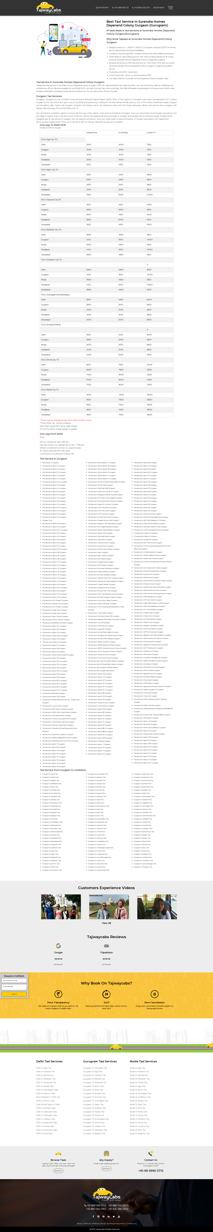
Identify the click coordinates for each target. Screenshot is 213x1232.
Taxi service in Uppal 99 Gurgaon (99, 629)
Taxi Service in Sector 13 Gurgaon (54, 485)
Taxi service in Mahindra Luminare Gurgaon (149, 667)
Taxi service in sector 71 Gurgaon (99, 751)
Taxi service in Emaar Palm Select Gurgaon (103, 632)
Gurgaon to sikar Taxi (141, 848)
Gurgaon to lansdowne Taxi (98, 822)
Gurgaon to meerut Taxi (96, 844)
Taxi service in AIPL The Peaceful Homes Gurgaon (105, 594)
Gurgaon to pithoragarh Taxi (144, 796)
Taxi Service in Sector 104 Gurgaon (54, 594)
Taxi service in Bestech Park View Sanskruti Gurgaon (152, 635)
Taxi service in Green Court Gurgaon (147, 622)
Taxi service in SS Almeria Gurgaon (146, 654)
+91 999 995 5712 (96, 1205)
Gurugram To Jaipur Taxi (93, 1104)
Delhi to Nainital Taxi (45, 1075)
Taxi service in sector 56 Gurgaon (145, 485)
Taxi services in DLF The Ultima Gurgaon (102, 507)
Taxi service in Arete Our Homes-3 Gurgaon (103, 491)
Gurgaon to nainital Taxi (96, 867)
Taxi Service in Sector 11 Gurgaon (53, 475)
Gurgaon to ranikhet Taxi (143, 812)
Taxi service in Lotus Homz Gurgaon (146, 574)
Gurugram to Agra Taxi (92, 1071)
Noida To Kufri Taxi (137, 1108)
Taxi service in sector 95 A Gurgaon (100, 735)
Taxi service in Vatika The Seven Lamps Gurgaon (151, 661)
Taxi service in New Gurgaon (98, 552)
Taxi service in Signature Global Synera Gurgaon (151, 645)
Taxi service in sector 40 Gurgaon (145, 721)
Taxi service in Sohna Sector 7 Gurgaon (101, 475)
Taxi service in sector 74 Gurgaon (99, 722)
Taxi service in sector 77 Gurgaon (53, 757)
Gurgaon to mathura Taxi (97, 838)
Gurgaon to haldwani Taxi (51, 844)
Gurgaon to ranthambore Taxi (144, 816)
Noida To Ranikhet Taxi (139, 1119)
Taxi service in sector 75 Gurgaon (53, 760)
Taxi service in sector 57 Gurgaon (145, 488)
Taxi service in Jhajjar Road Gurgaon (101, 562)
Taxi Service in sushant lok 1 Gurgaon (55, 603)
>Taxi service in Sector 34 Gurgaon (54, 642)
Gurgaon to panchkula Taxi (143, 780)
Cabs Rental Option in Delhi (48, 1104)
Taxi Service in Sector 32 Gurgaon (54, 536)
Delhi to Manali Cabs (45, 1086)
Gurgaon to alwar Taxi (50, 787)
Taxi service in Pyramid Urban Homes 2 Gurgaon (105, 501)
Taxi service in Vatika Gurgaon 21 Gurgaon (149, 689)
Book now (58, 1171)
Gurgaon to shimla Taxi (142, 844)
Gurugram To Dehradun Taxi (95, 1068)
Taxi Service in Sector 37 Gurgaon (54, 546)
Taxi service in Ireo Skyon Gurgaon (146, 664)
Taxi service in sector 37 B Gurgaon (146, 737)
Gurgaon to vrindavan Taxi (143, 860)
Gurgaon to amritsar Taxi (51, 793)
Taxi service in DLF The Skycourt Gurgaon (148, 648)
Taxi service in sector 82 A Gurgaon (54, 687)
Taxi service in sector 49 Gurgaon (145, 466)
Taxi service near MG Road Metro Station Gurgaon (106, 664)
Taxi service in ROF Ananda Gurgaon (147, 670)
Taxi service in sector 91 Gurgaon (145, 479)
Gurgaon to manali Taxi (96, 832)
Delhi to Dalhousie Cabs (46, 1112)
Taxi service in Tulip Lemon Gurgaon (147, 616)
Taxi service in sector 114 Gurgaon (99, 719)
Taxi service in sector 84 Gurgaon (54, 754)
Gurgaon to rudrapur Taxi (143, 828)
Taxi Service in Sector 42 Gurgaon (54, 568)
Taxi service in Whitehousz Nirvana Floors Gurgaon (60, 741)
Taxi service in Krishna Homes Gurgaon (147, 514)
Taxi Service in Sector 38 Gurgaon (54, 552)
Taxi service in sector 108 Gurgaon (146, 743)
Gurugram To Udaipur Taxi (94, 1126)
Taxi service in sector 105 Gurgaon (100, 709)
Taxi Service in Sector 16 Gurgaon (54, 495)
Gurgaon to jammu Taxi (51, 864)
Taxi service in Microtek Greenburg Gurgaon (103, 568)
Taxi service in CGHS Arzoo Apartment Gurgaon (59, 719)
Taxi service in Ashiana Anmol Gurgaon (102, 654)
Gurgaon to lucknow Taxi (97, 825)
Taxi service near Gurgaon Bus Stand (101, 671)
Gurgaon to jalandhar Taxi (51, 860)
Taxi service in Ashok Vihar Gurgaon (55, 636)
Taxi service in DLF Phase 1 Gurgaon (100, 565)
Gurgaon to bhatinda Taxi (51, 806)
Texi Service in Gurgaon (50, 463)
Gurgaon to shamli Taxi (142, 841)
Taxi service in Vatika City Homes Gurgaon (149, 558)
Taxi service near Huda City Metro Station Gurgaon (106, 661)
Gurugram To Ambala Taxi (94, 1093)
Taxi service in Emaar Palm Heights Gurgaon (104, 638)
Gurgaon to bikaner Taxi (51, 812)
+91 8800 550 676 (142, 8)
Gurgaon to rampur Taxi (142, 809)
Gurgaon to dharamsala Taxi (52, 832)
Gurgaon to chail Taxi (50, 819)
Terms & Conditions (91, 1223)
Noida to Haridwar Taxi (139, 1071)
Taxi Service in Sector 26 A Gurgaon (54, 530)
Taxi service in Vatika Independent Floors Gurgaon (59, 738)
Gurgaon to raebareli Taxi (143, 803)
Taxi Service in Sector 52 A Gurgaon (54, 587)
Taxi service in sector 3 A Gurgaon (100, 677)
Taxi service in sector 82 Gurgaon (145, 463)
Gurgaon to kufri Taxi (95, 812)
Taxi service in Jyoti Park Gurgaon (100, 539)
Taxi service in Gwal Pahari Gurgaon (101, 706)
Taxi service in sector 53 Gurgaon (145, 498)
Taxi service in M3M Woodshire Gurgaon (148, 597)
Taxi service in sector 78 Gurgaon (54, 766)
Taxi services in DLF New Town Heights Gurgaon (105, 498)
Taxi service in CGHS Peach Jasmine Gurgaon (58, 722)
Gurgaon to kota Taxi (95, 809)
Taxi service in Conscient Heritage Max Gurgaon (150, 657)
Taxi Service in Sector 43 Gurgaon (54, 571)
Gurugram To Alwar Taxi (93, 1090)
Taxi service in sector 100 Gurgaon (100, 696)
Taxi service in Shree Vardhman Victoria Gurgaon (151, 638)
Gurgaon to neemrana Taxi (143, 774)
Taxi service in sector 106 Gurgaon (100, 674)
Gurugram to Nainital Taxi (94, 1079)
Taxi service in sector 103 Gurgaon (54, 668)
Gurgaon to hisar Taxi (50, 851)
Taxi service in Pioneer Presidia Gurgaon (148, 677)
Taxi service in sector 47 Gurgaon (145, 759)
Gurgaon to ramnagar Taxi (143, 806)
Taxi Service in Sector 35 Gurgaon (54, 539)
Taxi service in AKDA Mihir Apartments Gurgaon (59, 712)
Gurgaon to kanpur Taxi (96, 787)
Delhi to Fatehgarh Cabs (46, 1115)
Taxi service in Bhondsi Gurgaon (53, 693)
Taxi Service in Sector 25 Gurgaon (54, 523)
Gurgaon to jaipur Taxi (50, 854)
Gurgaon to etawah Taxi (51, 835)
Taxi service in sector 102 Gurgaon (146, 747)
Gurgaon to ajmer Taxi (50, 777)
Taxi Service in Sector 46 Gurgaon (54, 581)
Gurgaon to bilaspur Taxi (51, 816)
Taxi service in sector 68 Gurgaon (99, 693)
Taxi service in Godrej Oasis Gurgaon (147, 613)
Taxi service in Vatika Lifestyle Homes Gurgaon (150, 555)
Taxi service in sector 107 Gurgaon (100, 680)
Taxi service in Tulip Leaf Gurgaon (146, 693)
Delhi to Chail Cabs (44, 1133)
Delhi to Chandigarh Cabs (47, 1090)
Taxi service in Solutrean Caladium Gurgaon (57, 734)
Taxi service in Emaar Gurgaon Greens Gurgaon (105, 597)
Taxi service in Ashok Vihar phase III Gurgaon (58, 655)
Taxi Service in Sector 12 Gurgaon (54, 479)
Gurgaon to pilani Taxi (142, 793)
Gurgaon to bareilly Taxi (50, 800)
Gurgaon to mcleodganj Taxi (98, 841)
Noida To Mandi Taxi (138, 1122)
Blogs (103, 1223)
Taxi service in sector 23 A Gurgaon (146, 763)
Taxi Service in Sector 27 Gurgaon (54, 533)
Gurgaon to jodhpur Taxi (97, 777)
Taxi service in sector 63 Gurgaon (145, 482)
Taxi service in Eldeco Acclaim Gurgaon (102, 642)
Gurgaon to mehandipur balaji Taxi (100, 848)
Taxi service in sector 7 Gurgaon (99, 744)
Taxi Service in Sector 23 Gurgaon (54, 514)
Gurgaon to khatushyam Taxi (98, 806)
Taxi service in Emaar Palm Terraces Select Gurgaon (152, 715)
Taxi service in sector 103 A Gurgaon (55, 671)
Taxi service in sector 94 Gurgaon (54, 645)
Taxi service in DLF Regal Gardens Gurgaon (103, 527)
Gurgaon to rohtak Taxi (142, 822)
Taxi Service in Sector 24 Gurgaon (54, 517)
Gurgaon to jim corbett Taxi (98, 774)
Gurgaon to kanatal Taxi (96, 780)
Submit (14, 994)
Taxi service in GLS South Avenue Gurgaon (103, 658)
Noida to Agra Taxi (137, 1068)
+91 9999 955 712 (121, 8)
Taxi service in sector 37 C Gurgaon (100, 690)
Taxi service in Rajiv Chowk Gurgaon (55, 616)
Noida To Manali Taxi (138, 1112)
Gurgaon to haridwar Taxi (51, 848)
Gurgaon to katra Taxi (96, 803)
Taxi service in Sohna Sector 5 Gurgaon (101, 472)
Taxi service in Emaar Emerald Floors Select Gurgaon (106, 482)
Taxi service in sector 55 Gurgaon (145, 504)
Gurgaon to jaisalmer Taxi (51, 857)
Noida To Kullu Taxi (138, 1130)
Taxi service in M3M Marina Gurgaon (101, 626)
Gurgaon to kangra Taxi (96, 783)
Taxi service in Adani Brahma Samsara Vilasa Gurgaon (153, 581)
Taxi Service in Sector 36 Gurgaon (54, 543)
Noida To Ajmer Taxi (138, 1090)
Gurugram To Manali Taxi (93, 1115)
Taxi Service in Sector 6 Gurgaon (53, 469)
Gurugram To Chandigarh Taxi (95, 1101)
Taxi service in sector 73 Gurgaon (99, 715)
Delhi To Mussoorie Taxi (46, 1082)
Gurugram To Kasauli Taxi (93, 1112)
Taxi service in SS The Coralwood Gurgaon (148, 632)
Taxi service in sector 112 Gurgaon (99, 725)
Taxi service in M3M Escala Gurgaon (146, 577)
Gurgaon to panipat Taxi (142, 783)
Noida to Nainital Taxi (139, 1075)
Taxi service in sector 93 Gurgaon (145, 740)
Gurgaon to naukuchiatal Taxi (98, 870)
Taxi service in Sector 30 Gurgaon (54, 632)
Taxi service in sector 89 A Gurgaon (54, 680)
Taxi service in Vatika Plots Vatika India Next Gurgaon (152, 587)
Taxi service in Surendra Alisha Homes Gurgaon (150, 527)
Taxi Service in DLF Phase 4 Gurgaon (55, 607)
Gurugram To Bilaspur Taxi (94, 1133)
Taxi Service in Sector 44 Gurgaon (54, 575)
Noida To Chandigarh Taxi (140, 1093)
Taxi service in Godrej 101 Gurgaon (146, 539)
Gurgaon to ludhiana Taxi (97, 828)
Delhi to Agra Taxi (43, 1068)
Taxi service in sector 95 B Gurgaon (100, 738)
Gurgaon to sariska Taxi (142, 838)
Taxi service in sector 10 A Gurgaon (100, 683)
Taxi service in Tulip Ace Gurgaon (145, 696)
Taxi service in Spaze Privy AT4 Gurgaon (148, 673)
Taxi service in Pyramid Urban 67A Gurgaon (103, 616)
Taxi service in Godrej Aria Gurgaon (146, 651)
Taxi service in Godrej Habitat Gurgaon (101, 584)
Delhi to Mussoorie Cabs (46, 1130)
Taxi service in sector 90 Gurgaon (54, 674)
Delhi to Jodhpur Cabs (45, 1119)
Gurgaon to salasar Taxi (142, 835)
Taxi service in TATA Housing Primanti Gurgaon (105, 651)
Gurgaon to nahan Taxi (96, 860)
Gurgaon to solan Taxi (141, 851)
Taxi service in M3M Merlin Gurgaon (146, 683)
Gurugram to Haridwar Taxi (94, 1075)
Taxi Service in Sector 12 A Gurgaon (54, 482)
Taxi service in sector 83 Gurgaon (54, 747)
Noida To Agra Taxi (137, 1086)
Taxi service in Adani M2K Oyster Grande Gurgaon (151, 603)
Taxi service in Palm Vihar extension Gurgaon (150, 727)
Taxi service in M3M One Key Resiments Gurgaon (151, 517)
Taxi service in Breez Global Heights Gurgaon (104, 530)
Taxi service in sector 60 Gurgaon (145, 724)
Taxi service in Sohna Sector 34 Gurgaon (102, 479)
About (79, 1223)
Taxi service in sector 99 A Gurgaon (54, 690)
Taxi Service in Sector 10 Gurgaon (54, 472)
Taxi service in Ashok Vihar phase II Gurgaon (149, 734)
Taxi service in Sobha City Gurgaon (100, 533)
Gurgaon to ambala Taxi (51, 790)
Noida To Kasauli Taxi (138, 1101)
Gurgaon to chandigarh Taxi (52, 822)
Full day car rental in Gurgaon (50, 128)
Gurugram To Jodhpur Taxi (94, 1108)
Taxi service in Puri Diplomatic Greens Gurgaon (150, 568)
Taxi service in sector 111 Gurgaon (145, 756)
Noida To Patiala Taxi (138, 1082)
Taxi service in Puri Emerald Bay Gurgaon (148, 609)
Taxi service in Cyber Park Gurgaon (54, 610)
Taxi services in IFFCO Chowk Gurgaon (56, 619)
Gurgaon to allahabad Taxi (51, 783)
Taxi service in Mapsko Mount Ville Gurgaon (103, 520)
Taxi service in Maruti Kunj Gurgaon (100, 546)
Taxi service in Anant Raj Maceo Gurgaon (148, 629)
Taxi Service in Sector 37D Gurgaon (54, 549)
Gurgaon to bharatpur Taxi (52, 803)
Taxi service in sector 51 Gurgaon (145, 495)
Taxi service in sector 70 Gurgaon (99, 747)
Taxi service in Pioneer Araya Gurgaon (147, 584)
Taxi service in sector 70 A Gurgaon (54, 664)
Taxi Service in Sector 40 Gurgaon (54, 562)
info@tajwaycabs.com (111, 1163)
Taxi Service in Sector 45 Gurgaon (54, 578)
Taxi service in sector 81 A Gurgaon (54, 684)
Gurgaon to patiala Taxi (142, 790)
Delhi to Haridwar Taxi (45, 1071)
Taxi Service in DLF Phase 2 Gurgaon (55, 600)
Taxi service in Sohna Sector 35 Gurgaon (102, 469)
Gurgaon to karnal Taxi (96, 790)
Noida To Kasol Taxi (138, 1104)
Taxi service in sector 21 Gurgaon (53, 652)
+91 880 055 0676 (118, 1205)
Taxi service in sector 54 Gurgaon (145, 501)
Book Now (158, 8)
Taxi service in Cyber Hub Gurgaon (54, 613)
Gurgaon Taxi (47, 520)
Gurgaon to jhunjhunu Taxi (52, 870)
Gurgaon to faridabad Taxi (51, 838)
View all (106, 923)
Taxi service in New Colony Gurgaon (101, 555)
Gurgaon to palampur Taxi (143, 777)
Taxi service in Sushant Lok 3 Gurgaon (101, 703)
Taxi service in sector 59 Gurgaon (145, 507)
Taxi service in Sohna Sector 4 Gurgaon (102, 463)
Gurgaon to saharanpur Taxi (144, 832)
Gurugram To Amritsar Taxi (94, 1097)
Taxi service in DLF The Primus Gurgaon (148, 543)
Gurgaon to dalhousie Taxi (51, 825)
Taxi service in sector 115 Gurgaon (53, 677)
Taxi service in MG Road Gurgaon (100, 559)
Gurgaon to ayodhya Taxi (51, 796)
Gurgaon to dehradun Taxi (51, 828)
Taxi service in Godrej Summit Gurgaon (102, 587)
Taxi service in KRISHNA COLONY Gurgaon (57, 623)
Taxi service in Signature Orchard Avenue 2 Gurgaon (152, 686)
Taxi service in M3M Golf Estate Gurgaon (102, 603)
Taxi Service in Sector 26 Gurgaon (54, 527)
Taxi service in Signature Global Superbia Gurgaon (106, 581)
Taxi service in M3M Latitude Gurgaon (147, 705)
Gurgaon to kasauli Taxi (96, 793)
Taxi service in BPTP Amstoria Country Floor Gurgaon (107, 648)
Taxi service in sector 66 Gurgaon (53, 648)
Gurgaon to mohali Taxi (96, 851)
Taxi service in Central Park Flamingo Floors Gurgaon (153, 593)
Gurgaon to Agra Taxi (50, 774)
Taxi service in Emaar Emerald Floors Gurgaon (150, 571)
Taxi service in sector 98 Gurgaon (99, 712)
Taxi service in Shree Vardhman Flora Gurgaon (150, 590)
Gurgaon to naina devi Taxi (97, 864)
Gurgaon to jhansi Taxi (50, 867)
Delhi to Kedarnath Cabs (46, 1122)
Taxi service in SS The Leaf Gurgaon (100, 485)
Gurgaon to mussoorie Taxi (97, 854)
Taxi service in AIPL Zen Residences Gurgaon (149, 606)
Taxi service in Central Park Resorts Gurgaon (149, 523)
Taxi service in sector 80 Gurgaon (145, 472)
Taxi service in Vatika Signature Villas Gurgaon (104, 645)
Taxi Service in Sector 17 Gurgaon (54, 498)
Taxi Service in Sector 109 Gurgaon (54, 597)
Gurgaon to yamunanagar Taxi (145, 864)
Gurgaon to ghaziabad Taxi (52, 841)
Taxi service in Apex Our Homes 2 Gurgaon (103, 504)
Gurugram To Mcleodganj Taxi (96, 1119)
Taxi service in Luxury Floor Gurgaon (55, 706)
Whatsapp (103, 8)
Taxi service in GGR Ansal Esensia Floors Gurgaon (151, 530)
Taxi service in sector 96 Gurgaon (99, 699)
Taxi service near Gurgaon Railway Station (103, 667)
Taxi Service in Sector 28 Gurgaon (54, 559)
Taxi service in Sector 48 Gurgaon (54, 584)
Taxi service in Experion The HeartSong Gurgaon (105, 523)
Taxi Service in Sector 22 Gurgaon (54, 511)
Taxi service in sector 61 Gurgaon (145, 731)
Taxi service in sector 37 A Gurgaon (100, 687)
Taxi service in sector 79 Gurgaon (53, 763)
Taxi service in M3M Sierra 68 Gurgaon (101, 488)
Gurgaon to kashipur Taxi (97, 796)
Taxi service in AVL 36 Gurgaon (99, 622)
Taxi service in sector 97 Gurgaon (145, 475)
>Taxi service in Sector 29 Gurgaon (146, 533)
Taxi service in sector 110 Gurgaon (54, 658)
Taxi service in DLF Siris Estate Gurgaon (148, 619)
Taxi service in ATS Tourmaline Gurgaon (148, 600)
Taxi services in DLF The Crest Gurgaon (101, 511)
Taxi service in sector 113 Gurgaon (54, 696)
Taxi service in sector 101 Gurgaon (145, 750)
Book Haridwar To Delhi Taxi (48, 1097)
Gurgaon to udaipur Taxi (142, 854)
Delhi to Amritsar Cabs (45, 1108)
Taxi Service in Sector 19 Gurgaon (54, 504)
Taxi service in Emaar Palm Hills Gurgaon (102, 591)
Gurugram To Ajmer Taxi (93, 1086)
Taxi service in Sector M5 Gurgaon (54, 629)
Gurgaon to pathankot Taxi (143, 787)
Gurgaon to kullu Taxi (96, 816)
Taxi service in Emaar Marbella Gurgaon (102, 575)
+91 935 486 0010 (118, 1208)
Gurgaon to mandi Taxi (96, 835)
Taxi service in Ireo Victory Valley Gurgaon (102, 600)
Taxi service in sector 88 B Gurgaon (100, 731)
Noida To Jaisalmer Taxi (140, 1133)
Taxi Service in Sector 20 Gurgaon (54, 507)
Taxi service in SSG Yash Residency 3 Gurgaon (150, 520)
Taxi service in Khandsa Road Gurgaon (101, 536)
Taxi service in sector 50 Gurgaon (145, 511)
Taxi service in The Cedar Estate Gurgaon (56, 715)
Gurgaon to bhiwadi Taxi (51, 809)
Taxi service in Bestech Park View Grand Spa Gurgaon (107, 619)
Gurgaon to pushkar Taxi (143, 800)
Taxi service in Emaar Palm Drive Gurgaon (103, 517)
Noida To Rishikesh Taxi (140, 1079)
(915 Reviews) (58, 964)
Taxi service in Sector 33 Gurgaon (54, 639)
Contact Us (131, 1223)
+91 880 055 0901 (96, 1208)
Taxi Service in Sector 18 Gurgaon (54, 501)
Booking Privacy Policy (116, 1223)
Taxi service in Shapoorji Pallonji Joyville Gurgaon (105, 495)
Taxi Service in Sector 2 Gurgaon (53, 466)
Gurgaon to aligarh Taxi (50, 780)
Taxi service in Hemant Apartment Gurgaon (58, 725)
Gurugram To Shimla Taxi (93, 1122)
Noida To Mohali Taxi (138, 1115)
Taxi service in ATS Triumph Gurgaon (101, 514)
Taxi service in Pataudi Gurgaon (99, 741)
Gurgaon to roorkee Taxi (142, 825)
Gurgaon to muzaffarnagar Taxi (99, 857)
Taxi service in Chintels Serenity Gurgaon (148, 552)
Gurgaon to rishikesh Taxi (143, 819)
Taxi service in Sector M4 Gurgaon (54, 626)
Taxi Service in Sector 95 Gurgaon (54, 591)
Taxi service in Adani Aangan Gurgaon (101, 571)
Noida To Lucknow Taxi (139, 1126)
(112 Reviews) (106, 964)
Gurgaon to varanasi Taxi (143, 857)
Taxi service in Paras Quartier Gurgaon (147, 641)
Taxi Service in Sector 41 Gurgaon (54, 565)
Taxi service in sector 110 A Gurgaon (54, 661)
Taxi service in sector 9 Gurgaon (53, 744)
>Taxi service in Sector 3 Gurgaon (145, 536)
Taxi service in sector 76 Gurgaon (53, 750)
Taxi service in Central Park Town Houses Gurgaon (106, 578)
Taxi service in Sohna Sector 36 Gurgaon (102, 466)
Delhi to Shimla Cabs (45, 1126)
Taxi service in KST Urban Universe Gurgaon (57, 709)
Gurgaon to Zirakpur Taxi (143, 867)
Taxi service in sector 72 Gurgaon (99, 754)
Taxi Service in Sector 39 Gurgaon (54, 555)
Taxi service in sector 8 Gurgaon (145, 469)
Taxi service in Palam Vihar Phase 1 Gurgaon (103, 549)
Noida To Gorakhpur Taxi (140, 1097)
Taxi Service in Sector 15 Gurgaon (53, 491)
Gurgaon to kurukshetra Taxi (98, 819)
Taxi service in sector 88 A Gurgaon (100, 728)
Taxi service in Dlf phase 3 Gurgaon (146, 718)
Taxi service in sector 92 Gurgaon (145, 753)
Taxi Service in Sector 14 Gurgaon (54, 488)
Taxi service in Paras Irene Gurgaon (146, 680)
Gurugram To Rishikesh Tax (94, 1082)
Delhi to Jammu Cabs (45, 1093)
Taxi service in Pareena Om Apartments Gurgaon (105, 635)
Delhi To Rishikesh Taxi (45, 1079)
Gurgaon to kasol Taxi (96, 800)
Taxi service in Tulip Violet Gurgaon (100, 613)
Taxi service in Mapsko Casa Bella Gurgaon (149, 625)
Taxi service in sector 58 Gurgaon (145, 491)
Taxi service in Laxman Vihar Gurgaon (101, 543)
